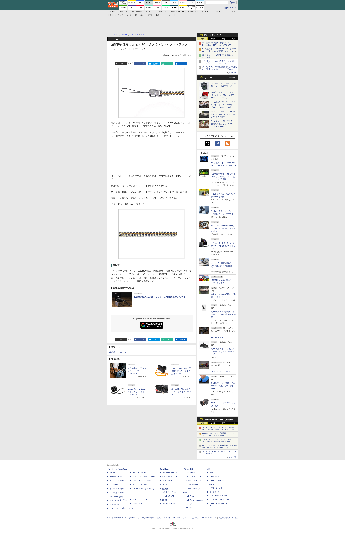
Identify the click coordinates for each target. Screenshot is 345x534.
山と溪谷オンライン (169, 492)
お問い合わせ (134, 518)
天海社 (212, 472)
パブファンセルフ (216, 488)
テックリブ (187, 504)
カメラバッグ (162, 12)
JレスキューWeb (192, 485)
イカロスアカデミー (193, 489)
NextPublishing (138, 503)
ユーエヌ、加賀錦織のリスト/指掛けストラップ (181, 391)
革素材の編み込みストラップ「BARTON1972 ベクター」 (161, 297)
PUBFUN (210, 485)
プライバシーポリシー (181, 518)
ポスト (122, 64)
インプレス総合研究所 (118, 481)
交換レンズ (124, 12)
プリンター (216, 12)
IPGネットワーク (213, 492)
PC (109, 15)
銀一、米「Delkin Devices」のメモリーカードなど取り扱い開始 (223, 228)
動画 (157, 15)
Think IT (113, 472)
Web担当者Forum (116, 477)
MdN (185, 493)
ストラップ (119, 15)
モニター (205, 12)
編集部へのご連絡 (163, 518)
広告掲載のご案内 (148, 518)
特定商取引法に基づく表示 (228, 518)
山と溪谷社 (164, 489)
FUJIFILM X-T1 (217, 337)
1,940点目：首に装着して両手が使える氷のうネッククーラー (223, 386)
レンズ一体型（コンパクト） (142, 12)
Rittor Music (164, 469)
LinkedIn (182, 64)
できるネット (115, 504)
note (169, 64)
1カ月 (233, 39)
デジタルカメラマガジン (119, 500)
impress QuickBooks (217, 481)
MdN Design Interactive (194, 500)
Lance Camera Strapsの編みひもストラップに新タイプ (137, 391)
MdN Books (190, 496)
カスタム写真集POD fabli (219, 499)
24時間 (212, 39)
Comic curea (214, 477)
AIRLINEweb (190, 472)
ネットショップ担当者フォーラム (145, 477)
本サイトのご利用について (116, 518)
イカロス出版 (188, 469)
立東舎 (164, 485)
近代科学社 (164, 500)
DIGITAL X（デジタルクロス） (144, 489)
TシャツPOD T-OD (169, 481)
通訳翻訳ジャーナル (193, 481)
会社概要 (195, 518)
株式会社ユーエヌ (117, 352)
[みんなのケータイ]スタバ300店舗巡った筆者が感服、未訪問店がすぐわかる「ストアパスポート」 (219, 447)
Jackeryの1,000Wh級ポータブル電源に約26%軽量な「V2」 (223, 265)
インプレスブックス (140, 499)
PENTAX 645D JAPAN (220, 372)
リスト (130, 64)
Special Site (209, 78)
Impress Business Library (142, 481)
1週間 (223, 39)
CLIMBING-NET (168, 496)
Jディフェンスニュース (194, 477)
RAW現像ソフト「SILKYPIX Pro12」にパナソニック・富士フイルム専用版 (223, 176)
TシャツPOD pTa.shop (218, 495)
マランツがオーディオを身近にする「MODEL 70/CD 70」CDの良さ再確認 (223, 114)
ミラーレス (112, 12)
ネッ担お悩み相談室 (117, 493)
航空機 (149, 15)
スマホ (128, 15)
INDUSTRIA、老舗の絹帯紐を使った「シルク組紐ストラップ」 (181, 371)
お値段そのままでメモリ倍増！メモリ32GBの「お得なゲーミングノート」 (223, 95)
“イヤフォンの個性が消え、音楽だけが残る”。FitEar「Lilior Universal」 (222, 124)
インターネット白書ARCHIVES (121, 508)
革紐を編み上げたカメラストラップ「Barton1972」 (137, 371)
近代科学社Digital (168, 503)
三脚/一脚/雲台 (193, 12)
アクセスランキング (212, 35)
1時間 (202, 39)
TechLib (189, 508)
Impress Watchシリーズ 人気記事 (218, 419)
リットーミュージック (170, 472)
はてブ (155, 64)
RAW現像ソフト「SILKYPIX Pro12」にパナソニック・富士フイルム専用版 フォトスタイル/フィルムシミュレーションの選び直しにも (219, 51)
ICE (208, 469)
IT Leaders (114, 485)
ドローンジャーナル (117, 489)
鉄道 (142, 15)
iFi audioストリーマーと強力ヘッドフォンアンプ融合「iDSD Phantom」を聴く (223, 104)
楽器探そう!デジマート (170, 477)
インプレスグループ (208, 518)
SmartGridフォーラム (140, 472)
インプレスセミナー (140, 485)
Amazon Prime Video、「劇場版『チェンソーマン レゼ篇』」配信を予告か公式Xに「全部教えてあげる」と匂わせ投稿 (219, 435)
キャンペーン (168, 15)
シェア (142, 64)
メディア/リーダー (177, 12)
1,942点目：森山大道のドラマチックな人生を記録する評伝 (223, 314)
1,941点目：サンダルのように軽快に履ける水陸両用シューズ (223, 351)
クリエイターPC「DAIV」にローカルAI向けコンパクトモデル (223, 246)
